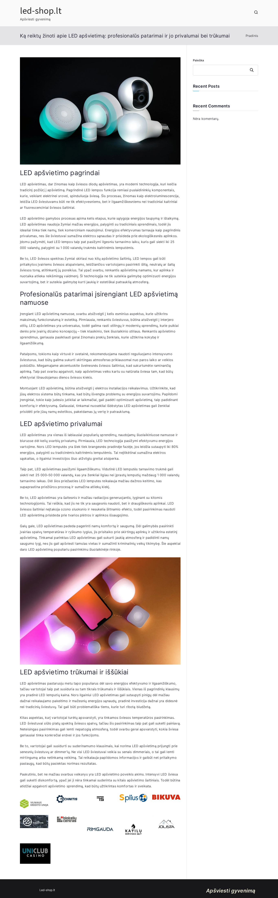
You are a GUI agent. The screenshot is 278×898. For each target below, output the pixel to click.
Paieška (198, 60)
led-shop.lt (40, 10)
